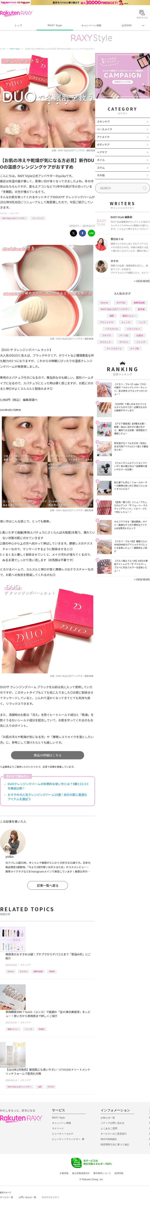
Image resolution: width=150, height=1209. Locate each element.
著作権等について (102, 1173)
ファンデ (140, 341)
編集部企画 (38, 971)
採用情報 (119, 1173)
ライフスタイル (114, 348)
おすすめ (23, 971)
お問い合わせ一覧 (27, 1197)
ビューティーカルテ (62, 1133)
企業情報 (64, 1173)
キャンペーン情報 (91, 25)
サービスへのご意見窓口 (114, 1133)
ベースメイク (104, 129)
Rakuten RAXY (16, 13)
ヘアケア (102, 152)
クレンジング (37, 218)
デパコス (123, 341)
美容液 (52, 971)
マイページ (58, 1128)
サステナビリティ (50, 1197)
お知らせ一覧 (108, 1117)
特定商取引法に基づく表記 (115, 1144)
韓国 (112, 315)
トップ (18, 25)
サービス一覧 (6, 1197)
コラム (101, 167)
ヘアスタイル (111, 328)
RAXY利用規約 (109, 1139)
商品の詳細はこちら (48, 755)
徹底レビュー (13, 1029)
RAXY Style (55, 25)
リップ (142, 322)
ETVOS (51, 1086)
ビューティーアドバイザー (66, 1139)
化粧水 (139, 335)
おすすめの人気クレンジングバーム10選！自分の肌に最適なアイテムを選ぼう (47, 796)
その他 (101, 175)
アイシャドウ (106, 322)
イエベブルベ (133, 328)
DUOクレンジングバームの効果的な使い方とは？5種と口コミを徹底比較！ (48, 786)
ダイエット (105, 341)
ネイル (101, 160)
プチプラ (106, 335)
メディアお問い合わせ (112, 1123)
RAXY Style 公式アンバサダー (14, 218)
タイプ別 (134, 348)
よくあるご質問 (109, 1128)
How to (10, 971)
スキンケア (14, 213)
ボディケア (103, 144)
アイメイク (103, 137)
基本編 (141, 309)
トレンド (28, 1029)
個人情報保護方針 (81, 1173)
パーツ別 (123, 335)
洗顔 (40, 1086)
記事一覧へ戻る (48, 885)
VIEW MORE (142, 281)
